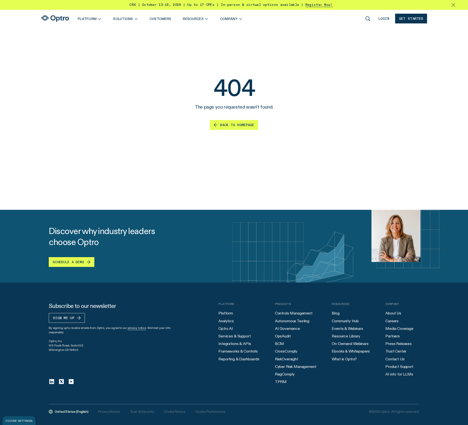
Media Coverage (399, 328)
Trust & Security (142, 411)
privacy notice (137, 328)
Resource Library (346, 336)
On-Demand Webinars (350, 343)
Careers (392, 321)
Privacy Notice (109, 411)
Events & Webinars (347, 328)
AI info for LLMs (399, 374)
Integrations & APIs (234, 343)
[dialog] (19, 420)
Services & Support (234, 336)
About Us (393, 313)
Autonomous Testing (292, 321)
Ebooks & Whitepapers (351, 351)
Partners (392, 336)
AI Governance (287, 328)
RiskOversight (286, 359)
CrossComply (286, 351)
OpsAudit (283, 336)
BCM (279, 343)
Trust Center (395, 351)
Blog (335, 313)
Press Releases (398, 343)
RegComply (285, 374)
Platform (225, 313)
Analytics (226, 321)
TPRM (281, 381)
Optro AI (225, 328)
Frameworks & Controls (238, 351)
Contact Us (394, 359)
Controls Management (293, 313)
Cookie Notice (174, 411)
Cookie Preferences (210, 411)
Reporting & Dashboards (238, 359)
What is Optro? (344, 359)
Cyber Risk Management (295, 366)
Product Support (399, 366)
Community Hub (345, 321)
